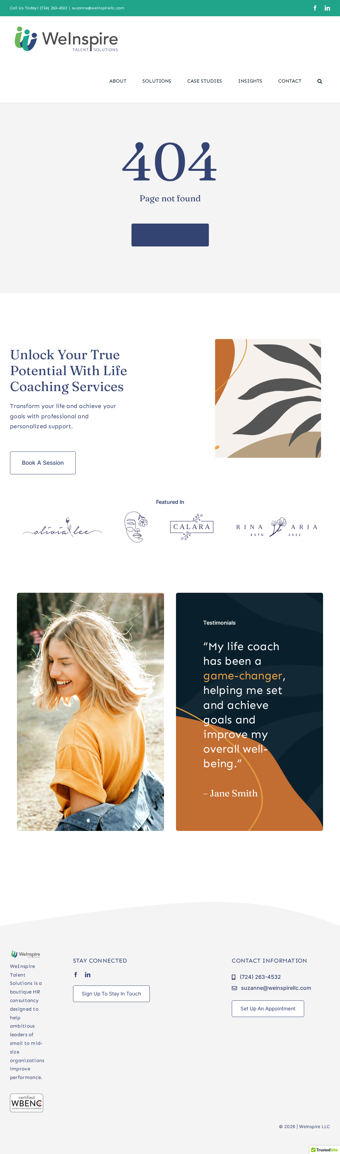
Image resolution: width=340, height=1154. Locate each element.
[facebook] (75, 974)
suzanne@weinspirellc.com (98, 8)
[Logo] (62, 519)
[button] (319, 80)
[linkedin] (87, 974)
